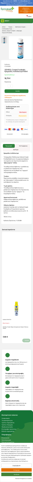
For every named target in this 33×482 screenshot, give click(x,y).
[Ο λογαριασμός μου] (13, 16)
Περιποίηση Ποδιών (20, 27)
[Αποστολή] (5, 134)
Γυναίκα (10, 27)
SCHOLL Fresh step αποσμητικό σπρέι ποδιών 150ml (15, 327)
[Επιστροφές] (20, 134)
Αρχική (4, 27)
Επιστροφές (24, 134)
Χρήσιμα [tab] (15, 149)
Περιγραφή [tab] (8, 146)
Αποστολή (10, 134)
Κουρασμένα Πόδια (7, 29)
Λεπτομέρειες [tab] (23, 146)
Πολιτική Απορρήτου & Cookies (23, 478)
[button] (1, 16)
